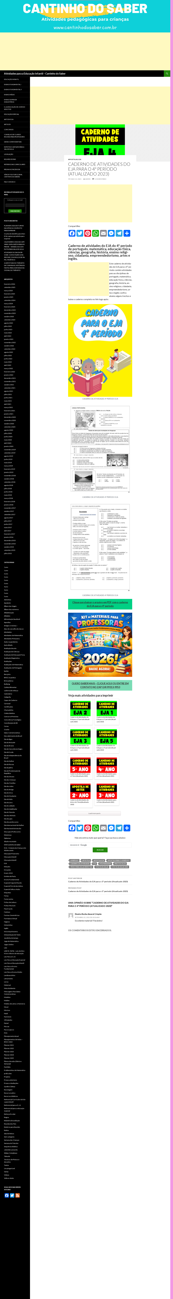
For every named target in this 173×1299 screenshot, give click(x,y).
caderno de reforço (11, 691)
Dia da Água (8, 739)
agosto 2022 (8, 352)
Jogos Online (9, 944)
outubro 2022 (9, 346)
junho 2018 (8, 492)
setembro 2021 (9, 388)
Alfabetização (9, 613)
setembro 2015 (9, 550)
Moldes (7, 1000)
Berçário (7, 674)
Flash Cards (8, 909)
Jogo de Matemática (11, 941)
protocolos (120, 864)
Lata (5, 948)
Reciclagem (8, 1090)
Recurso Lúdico (9, 1093)
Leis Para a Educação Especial (14, 960)
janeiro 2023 (8, 339)
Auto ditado (8, 645)
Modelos (7, 997)
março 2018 (8, 498)
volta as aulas (102, 867)
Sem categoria (9, 1137)
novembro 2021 (10, 381)
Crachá (6, 729)
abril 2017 (7, 531)
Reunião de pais (10, 159)
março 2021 (8, 407)
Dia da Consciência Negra (13, 749)
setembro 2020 (9, 427)
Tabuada (7, 1156)
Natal (6, 1013)
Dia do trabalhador (10, 809)
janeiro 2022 (8, 375)
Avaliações (8, 661)
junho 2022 (8, 359)
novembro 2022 (10, 342)
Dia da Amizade (9, 742)
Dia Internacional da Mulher (14, 825)
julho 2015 (8, 553)
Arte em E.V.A (8, 119)
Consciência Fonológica (12, 720)
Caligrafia (7, 697)
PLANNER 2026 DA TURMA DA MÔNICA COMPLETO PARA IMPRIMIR (14, 228)
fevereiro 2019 (9, 469)
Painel (6, 1023)
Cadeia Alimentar (10, 687)
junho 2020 (8, 437)
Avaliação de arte (10, 648)
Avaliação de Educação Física (14, 655)
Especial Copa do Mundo (13, 883)
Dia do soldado (9, 806)
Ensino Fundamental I (12, 84)
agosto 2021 (8, 391)
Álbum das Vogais (10, 606)
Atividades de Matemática (13, 635)
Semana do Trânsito (11, 1143)
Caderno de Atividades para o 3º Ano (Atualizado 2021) (106, 801)
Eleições (7, 867)
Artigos (7, 124)
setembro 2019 (9, 453)
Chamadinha (8, 710)
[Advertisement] (81, 51)
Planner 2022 (9, 1048)
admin (87, 179)
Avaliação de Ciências (12, 652)
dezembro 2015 (10, 540)
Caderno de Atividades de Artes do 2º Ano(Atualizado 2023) (79, 802)
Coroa (6, 726)
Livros (6, 982)
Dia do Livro (8, 802)
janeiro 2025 (8, 297)
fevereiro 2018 (9, 501)
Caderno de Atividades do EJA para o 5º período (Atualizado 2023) (106, 748)
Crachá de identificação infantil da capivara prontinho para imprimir (14, 236)
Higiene (7, 922)
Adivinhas (7, 600)
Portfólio (7, 1067)
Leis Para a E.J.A (9, 957)
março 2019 (8, 466)
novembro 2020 (10, 420)
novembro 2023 (10, 313)
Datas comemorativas (12, 142)
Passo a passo (9, 1030)
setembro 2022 (9, 349)
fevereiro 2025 (9, 294)
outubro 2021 (9, 385)
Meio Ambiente (9, 988)
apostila (86, 860)
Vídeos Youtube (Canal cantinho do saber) (13, 176)
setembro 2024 (9, 300)
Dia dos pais (8, 819)
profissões (8, 1073)
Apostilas (73, 159)
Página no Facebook (12, 169)
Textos (6, 1165)
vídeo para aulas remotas (81, 867)
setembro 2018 (9, 482)
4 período (74, 860)
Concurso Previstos (11, 716)
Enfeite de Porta (10, 876)
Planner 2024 (9, 1055)
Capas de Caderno (10, 700)
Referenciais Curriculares (14, 164)
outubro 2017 (9, 511)
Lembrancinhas (9, 975)
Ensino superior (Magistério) (10, 101)
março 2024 (8, 304)
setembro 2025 (9, 287)
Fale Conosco (9, 182)
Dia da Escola (8, 752)
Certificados (8, 707)
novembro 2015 (10, 544)
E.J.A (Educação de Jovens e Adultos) (14, 108)
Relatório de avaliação (12, 1121)
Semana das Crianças (11, 1140)
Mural (6, 1007)
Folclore (7, 912)
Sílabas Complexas (10, 1153)
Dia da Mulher (9, 761)
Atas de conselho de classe (14, 629)
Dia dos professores (11, 822)
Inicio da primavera (11, 932)
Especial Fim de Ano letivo (13, 886)
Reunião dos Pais (10, 1124)
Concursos (8, 129)
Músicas (7, 1010)
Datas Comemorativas (12, 733)
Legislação (8, 154)
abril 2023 (7, 336)
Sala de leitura (9, 1134)
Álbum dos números (11, 609)
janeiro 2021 (8, 414)
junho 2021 (8, 398)
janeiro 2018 (8, 505)
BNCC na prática (10, 678)
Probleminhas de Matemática (14, 1070)
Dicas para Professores (12, 832)
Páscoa (6, 1026)
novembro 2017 (10, 508)
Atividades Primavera (12, 639)
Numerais (7, 1017)
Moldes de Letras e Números (14, 1004)
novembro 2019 (10, 450)
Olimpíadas (8, 1020)
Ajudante (7, 603)
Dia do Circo (8, 793)
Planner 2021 (9, 1045)
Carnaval (7, 704)
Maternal (7, 985)
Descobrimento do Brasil (13, 736)
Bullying (7, 684)
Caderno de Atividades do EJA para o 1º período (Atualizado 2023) (106, 719)
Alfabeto (7, 616)
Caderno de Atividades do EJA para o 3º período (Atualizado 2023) (80, 748)
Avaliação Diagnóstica (12, 658)
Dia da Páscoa (9, 764)
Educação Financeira (11, 854)
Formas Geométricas (12, 915)
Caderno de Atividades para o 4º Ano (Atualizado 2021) (106, 775)
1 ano (6, 567)
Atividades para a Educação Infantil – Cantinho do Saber (35, 73)
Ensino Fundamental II (13, 89)
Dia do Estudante (10, 796)
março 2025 (8, 291)
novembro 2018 (10, 476)
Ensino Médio (9, 94)
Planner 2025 (9, 1058)
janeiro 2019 (8, 472)
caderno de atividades (80, 864)
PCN (5, 1033)
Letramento (8, 979)
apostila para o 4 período (119, 860)
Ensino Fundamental (11, 880)
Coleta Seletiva (9, 713)
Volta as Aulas (9, 1178)
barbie (6, 671)
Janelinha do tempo (11, 938)
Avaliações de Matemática (13, 665)
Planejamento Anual (11, 1036)
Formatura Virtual (10, 919)
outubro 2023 (9, 316)
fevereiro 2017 (9, 534)
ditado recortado (10, 841)
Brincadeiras (8, 681)
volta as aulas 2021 (120, 867)
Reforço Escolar (10, 1114)
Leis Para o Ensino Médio (13, 972)
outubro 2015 (9, 547)
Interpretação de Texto (12, 935)
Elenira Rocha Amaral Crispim (88, 914)
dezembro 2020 (10, 417)
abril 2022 (7, 365)
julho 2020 (8, 433)
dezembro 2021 (10, 378)
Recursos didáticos (11, 1096)
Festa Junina (8, 899)
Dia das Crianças (10, 780)
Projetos (7, 1077)
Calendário (8, 694)
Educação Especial (11, 114)
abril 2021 (7, 404)
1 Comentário (100, 179)
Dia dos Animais (10, 815)
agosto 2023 (8, 323)
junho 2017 (8, 524)
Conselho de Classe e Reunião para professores (14, 136)
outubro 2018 (9, 479)
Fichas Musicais (10, 906)
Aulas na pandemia (11, 642)
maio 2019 (8, 463)
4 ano (6, 587)
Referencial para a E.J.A (12, 1105)
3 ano (6, 580)
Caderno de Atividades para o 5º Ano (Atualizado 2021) (80, 775)
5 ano (6, 593)
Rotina (6, 1130)
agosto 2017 (8, 518)
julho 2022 (8, 355)
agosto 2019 (8, 456)
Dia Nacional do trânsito (12, 828)
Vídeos (6, 1175)
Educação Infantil (11, 79)
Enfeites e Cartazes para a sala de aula (14, 148)
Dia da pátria (8, 768)
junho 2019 (8, 459)
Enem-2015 (8, 873)
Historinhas (8, 925)
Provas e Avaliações (11, 1083)
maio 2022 (8, 362)
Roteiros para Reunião (12, 1127)
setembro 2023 (9, 320)
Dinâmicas (8, 835)
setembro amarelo (11, 1150)
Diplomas (7, 838)
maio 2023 (8, 333)
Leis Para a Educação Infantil (14, 963)
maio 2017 (8, 527)
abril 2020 (7, 443)
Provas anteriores (10, 1080)
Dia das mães (9, 786)
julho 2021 (8, 394)
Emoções (7, 870)
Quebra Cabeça (9, 1086)
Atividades (8, 632)
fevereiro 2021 (9, 411)
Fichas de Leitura (10, 902)
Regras (6, 1117)
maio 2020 (8, 440)
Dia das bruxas (9, 777)
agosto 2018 (8, 485)
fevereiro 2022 (9, 372)
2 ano (6, 574)
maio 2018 (8, 495)
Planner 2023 (9, 1052)
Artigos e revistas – (11, 626)
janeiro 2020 (8, 446)
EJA (79, 159)
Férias (6, 896)
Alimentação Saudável (12, 619)
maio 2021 (8, 401)
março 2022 (8, 368)
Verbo (6, 1172)
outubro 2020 (9, 424)
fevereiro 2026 (9, 284)
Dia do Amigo (9, 790)
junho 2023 (8, 329)
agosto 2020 (8, 430)
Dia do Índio (8, 799)
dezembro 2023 (10, 310)
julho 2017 (8, 521)
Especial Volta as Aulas (12, 889)
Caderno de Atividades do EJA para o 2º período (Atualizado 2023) (80, 719)
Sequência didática (11, 1147)
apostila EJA (99, 860)
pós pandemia (105, 864)
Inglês (6, 928)
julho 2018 (8, 488)
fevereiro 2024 (9, 307)
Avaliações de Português (13, 668)
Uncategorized (9, 1168)
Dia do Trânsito (9, 812)
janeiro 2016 (8, 537)
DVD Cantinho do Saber (12, 845)
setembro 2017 (9, 514)
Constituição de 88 (11, 723)
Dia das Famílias (10, 783)
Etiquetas (7, 893)
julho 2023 (8, 326)
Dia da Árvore (9, 746)
